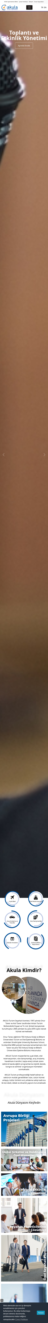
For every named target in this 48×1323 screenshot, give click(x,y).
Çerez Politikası (23, 1)
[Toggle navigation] (29, 7)
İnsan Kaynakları (39, 1)
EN (45, 7)
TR (42, 7)
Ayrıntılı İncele (24, 51)
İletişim (31, 1)
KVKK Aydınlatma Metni (11, 1)
